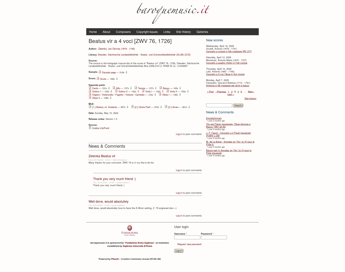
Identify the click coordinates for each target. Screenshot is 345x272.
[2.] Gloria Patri (142, 107)
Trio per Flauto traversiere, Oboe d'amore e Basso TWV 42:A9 (228, 125)
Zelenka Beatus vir (102, 155)
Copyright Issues (147, 32)
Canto (95, 88)
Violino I (96, 91)
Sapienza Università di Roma (137, 246)
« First (210, 91)
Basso (166, 88)
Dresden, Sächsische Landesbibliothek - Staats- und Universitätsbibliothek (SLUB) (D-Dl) (144, 54)
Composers (123, 32)
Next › (251, 91)
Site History (183, 32)
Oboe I (165, 94)
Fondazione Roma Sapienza (139, 242)
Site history (250, 98)
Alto (118, 88)
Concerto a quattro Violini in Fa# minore (226, 62)
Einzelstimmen (214, 118)
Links (167, 32)
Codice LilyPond (100, 128)
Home (93, 32)
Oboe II (96, 98)
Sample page (109, 72)
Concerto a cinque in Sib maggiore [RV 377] (229, 51)
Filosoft (115, 259)
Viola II (173, 91)
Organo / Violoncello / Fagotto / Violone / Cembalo (118, 94)
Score (103, 78)
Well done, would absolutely (108, 201)
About (106, 32)
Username (180, 233)
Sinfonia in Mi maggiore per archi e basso (227, 85)
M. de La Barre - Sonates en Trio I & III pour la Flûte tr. (230, 143)
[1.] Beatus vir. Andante (104, 107)
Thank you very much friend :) (114, 178)
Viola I (148, 91)
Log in (179, 134)
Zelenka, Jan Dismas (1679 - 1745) (116, 48)
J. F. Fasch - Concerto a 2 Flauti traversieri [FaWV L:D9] (228, 134)
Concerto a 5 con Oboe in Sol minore (225, 74)
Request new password (189, 244)
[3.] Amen (173, 107)
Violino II (123, 91)
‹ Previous (221, 91)
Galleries (202, 32)
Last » (230, 94)
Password (207, 233)
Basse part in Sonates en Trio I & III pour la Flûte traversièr (228, 151)
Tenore (141, 88)
